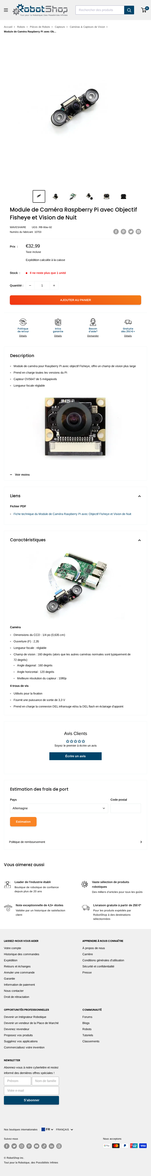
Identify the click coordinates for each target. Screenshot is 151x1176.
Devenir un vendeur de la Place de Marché (31, 1023)
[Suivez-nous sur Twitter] (14, 1146)
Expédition (10, 960)
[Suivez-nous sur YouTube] (36, 1146)
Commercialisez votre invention (24, 1047)
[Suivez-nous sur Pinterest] (29, 1146)
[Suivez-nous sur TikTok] (44, 1146)
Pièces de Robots (40, 26)
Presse (87, 972)
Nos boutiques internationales (21, 1129)
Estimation (23, 821)
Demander (93, 335)
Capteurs (60, 26)
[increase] (54, 285)
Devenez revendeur (16, 1029)
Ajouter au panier (75, 300)
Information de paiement (19, 984)
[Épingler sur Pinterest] (123, 231)
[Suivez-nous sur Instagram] (21, 1146)
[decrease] (30, 285)
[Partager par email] (138, 231)
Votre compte (12, 948)
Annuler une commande (19, 972)
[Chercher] (129, 10)
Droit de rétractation (16, 996)
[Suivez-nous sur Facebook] (6, 1146)
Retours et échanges (17, 966)
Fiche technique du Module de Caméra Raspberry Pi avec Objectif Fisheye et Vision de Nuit (72, 514)
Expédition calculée (38, 260)
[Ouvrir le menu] (6, 10)
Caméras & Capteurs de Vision (87, 26)
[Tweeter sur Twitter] (131, 231)
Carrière (87, 954)
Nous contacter (14, 990)
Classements (90, 1041)
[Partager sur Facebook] (116, 231)
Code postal (118, 799)
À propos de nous (93, 948)
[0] (143, 10)
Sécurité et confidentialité (98, 966)
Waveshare (18, 227)
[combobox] (100, 10)
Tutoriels (87, 1035)
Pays (13, 799)
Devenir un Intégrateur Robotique (25, 1017)
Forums (87, 1017)
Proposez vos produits (18, 1035)
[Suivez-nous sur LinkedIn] (51, 1146)
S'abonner (31, 1100)
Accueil (8, 26)
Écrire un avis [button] (75, 756)
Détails (23, 335)
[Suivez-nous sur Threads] (59, 1146)
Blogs (86, 1023)
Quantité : (16, 285)
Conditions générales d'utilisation (103, 960)
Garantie (9, 978)
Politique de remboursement (27, 842)
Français (63, 1129)
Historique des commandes (21, 954)
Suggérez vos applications (21, 1041)
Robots (21, 26)
